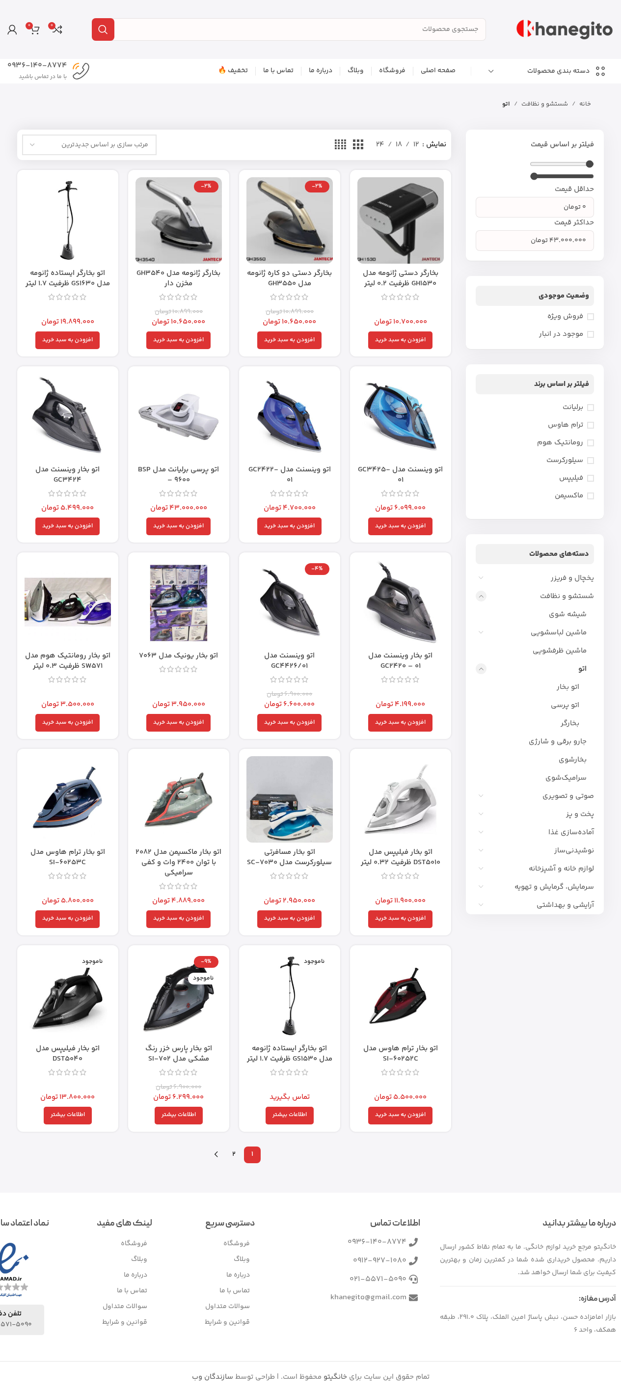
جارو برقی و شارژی (558, 741)
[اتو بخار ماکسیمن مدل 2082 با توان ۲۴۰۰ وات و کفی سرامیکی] (178, 799)
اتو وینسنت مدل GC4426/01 (289, 661)
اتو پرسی (565, 705)
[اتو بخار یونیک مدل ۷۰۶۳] (178, 603)
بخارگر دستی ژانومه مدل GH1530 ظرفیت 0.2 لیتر (400, 278)
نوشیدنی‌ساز (574, 850)
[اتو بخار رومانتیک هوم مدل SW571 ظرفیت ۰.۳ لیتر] (68, 603)
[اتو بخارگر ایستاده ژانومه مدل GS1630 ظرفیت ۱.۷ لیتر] (68, 220)
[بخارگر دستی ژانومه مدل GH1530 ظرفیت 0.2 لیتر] (400, 220)
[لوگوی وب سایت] (564, 29)
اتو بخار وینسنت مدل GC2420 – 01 (400, 661)
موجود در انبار (561, 334)
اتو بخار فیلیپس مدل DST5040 (68, 1054)
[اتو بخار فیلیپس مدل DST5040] (68, 996)
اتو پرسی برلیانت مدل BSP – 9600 (178, 475)
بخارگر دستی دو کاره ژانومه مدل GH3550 (289, 278)
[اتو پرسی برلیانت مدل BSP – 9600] (178, 417)
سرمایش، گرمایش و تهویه (554, 887)
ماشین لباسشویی (559, 632)
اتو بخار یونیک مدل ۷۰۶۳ (178, 655)
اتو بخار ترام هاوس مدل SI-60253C (67, 857)
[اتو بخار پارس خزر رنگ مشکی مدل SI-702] (178, 996)
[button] (400, 340)
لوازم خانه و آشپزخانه (561, 868)
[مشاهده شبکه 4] (340, 145)
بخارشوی (573, 759)
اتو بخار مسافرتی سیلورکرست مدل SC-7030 (289, 857)
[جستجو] (103, 29)
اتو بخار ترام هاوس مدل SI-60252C (400, 1054)
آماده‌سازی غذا (571, 832)
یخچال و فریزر (572, 578)
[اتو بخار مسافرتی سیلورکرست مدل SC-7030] (289, 799)
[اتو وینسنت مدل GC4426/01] (289, 603)
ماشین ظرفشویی (560, 650)
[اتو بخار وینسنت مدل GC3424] (68, 417)
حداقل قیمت (574, 189)
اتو (582, 669)
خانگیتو (335, 1377)
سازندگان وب (212, 1377)
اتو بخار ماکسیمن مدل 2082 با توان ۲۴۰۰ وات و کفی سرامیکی (178, 862)
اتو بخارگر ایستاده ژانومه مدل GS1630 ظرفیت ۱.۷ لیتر (68, 278)
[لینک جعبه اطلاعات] (48, 71)
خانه (585, 104)
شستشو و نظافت (544, 104)
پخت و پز (580, 814)
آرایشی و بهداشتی (565, 905)
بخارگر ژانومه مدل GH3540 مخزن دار (178, 278)
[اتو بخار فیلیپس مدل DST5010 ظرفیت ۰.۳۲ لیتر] (400, 799)
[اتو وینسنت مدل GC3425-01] (400, 417)
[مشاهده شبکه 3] (358, 145)
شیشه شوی (568, 614)
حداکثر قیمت (574, 223)
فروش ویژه (565, 316)
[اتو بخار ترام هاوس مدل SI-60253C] (68, 799)
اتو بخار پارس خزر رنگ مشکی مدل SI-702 (178, 1054)
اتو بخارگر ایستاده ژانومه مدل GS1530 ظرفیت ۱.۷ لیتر (289, 1054)
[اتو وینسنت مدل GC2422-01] (289, 417)
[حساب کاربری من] (12, 29)
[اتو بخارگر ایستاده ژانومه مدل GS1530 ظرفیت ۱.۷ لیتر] (289, 996)
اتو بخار (568, 687)
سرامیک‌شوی (566, 778)
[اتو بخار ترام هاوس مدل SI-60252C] (400, 996)
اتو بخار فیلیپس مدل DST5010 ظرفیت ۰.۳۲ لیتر (400, 857)
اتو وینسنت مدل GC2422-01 (289, 475)
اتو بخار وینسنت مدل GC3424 (67, 475)
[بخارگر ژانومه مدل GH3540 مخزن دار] (178, 220)
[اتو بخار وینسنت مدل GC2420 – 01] (400, 603)
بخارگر (570, 723)
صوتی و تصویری (568, 796)
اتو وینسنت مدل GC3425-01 (400, 475)
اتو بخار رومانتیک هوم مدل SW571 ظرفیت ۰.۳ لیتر (67, 661)
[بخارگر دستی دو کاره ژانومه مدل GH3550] (289, 220)
